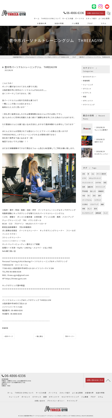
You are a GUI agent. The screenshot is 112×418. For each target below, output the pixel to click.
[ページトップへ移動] (108, 380)
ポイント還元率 (101, 174)
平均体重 (85, 191)
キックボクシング (87, 213)
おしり (90, 208)
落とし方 (93, 191)
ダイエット (87, 88)
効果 (83, 187)
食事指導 (98, 213)
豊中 (99, 195)
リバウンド (97, 200)
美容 (84, 96)
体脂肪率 (101, 191)
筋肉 (95, 208)
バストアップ (94, 204)
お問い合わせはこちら (95, 13)
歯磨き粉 (90, 187)
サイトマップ (72, 401)
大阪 (83, 195)
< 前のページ (8, 336)
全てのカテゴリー (89, 76)
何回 (105, 182)
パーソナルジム (87, 200)
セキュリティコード (95, 178)
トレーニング (88, 84)
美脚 (102, 204)
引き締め (85, 204)
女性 (83, 174)
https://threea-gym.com (15, 278)
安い (89, 195)
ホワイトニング (89, 104)
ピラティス (87, 92)
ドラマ (84, 178)
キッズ (106, 213)
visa (93, 174)
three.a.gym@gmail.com (18, 275)
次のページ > (69, 336)
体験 (83, 208)
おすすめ (98, 182)
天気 (94, 195)
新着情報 (5, 328)
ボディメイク (88, 100)
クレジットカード (87, 182)
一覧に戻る (39, 336)
